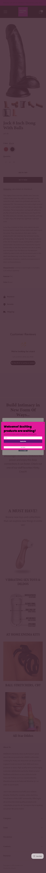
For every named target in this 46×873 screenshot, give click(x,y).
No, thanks (23, 447)
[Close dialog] (43, 423)
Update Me (23, 441)
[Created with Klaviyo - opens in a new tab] (23, 450)
